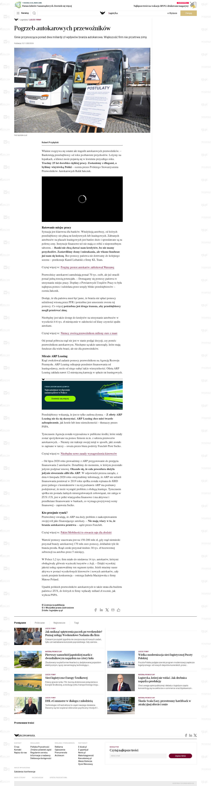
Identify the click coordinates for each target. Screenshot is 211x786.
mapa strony (19, 778)
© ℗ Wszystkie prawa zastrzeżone (58, 608)
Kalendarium (37, 778)
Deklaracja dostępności (40, 758)
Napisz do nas (20, 752)
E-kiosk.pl (82, 747)
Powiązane (20, 622)
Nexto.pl (82, 752)
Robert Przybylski (50, 142)
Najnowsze (59, 622)
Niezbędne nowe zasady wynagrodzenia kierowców (89, 453)
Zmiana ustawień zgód (40, 750)
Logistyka (24, 20)
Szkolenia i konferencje (24, 772)
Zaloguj (188, 13)
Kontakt (17, 750)
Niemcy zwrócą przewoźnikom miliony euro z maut (89, 333)
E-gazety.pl (83, 750)
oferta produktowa (58, 778)
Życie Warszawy (85, 764)
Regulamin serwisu (39, 752)
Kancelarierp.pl (85, 758)
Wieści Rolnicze (85, 761)
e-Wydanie (172, 13)
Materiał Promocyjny (146, 674)
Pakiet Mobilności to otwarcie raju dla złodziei (86, 532)
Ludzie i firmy (35, 20)
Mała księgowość (86, 755)
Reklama (59, 747)
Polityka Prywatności (39, 747)
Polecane (40, 622)
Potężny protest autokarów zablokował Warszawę (87, 267)
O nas (16, 747)
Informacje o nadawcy (40, 755)
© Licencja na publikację (53, 605)
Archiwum (59, 755)
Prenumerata (61, 752)
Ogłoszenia (60, 750)
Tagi (76, 622)
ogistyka (113, 13)
